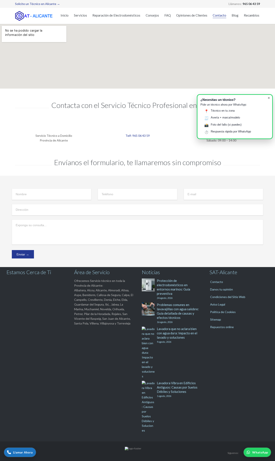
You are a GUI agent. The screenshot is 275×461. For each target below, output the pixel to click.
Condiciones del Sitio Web (227, 297)
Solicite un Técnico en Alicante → (37, 4)
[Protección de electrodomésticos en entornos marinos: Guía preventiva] (149, 284)
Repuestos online (222, 327)
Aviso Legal (217, 304)
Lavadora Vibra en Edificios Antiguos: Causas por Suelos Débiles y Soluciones (177, 387)
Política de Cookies (223, 312)
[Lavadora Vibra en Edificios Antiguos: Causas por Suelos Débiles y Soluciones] (149, 407)
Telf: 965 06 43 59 (137, 135)
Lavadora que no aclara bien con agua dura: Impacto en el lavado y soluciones (177, 333)
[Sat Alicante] (34, 16)
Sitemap (215, 319)
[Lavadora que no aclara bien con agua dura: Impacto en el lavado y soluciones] (149, 353)
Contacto (216, 282)
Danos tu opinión (221, 289)
